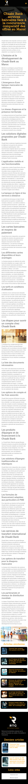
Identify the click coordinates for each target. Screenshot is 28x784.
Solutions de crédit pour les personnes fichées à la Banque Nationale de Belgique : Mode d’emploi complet (17, 683)
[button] (26, 3)
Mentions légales (14, 777)
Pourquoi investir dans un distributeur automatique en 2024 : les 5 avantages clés (17, 704)
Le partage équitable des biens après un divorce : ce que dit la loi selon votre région (17, 694)
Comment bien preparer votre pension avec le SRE (16, 649)
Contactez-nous (14, 774)
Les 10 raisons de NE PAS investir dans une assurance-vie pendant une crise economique (17, 661)
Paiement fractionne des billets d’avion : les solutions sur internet (17, 671)
